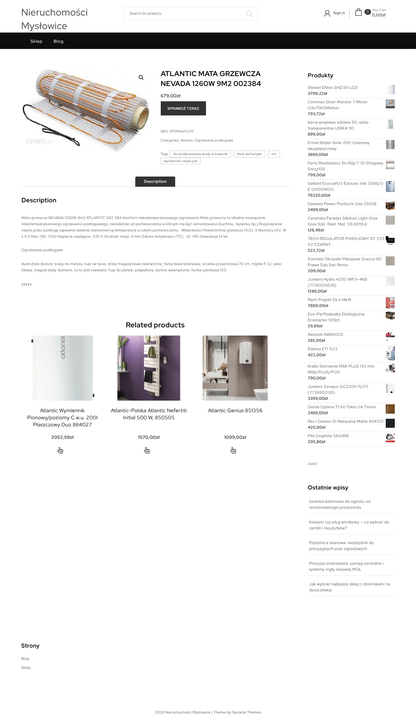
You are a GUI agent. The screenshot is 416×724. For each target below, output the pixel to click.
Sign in (339, 12)
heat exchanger (249, 154)
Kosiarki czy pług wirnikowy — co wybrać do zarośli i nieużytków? (349, 525)
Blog (59, 41)
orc (274, 154)
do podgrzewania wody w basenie (200, 154)
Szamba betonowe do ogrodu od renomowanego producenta (340, 504)
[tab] (155, 182)
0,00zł (379, 15)
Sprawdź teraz (183, 108)
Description (155, 181)
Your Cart (379, 10)
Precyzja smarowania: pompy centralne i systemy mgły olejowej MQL (346, 566)
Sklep (36, 41)
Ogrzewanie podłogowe (214, 140)
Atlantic (187, 140)
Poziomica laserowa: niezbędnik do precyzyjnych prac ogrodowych (341, 545)
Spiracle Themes (246, 712)
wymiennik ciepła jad (180, 161)
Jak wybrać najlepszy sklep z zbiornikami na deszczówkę (349, 587)
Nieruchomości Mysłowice (54, 19)
